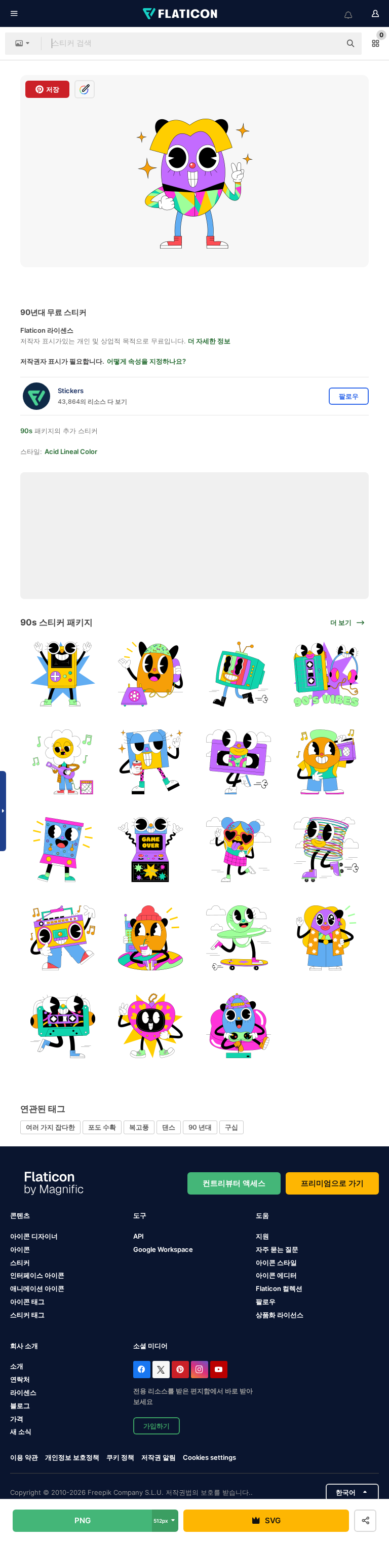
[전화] (150, 674)
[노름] (239, 1026)
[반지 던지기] (63, 850)
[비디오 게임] (63, 674)
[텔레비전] (239, 674)
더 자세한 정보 (209, 341)
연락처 (20, 1379)
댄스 (168, 1127)
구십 (231, 1127)
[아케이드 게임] (150, 850)
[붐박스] (326, 762)
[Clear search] (328, 43)
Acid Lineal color (71, 451)
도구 (139, 1215)
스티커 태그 (27, 1315)
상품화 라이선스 (279, 1315)
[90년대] (239, 850)
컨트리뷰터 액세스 (234, 1183)
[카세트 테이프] (63, 1026)
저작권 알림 (158, 1457)
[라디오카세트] (326, 674)
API (138, 1236)
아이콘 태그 (27, 1302)
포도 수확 (102, 1127)
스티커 (20, 1262)
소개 (16, 1366)
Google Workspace (163, 1249)
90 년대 (200, 1127)
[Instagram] (199, 1369)
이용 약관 (24, 1457)
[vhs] (239, 762)
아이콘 (20, 1249)
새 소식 (20, 1431)
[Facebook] (141, 1369)
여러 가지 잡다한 (50, 1127)
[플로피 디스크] (150, 762)
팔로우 (266, 1302)
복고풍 (139, 1127)
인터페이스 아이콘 (37, 1275)
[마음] (150, 1026)
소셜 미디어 (150, 1346)
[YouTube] (218, 1369)
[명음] (63, 762)
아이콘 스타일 (276, 1262)
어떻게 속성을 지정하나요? (146, 361)
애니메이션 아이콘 (37, 1288)
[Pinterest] (180, 1369)
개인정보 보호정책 (72, 1457)
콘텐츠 (20, 1215)
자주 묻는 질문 (277, 1249)
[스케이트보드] (239, 937)
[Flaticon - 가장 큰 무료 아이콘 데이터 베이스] (181, 13)
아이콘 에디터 (276, 1275)
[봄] (326, 850)
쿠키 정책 (120, 1457)
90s (26, 431)
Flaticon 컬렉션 (279, 1288)
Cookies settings (209, 1457)
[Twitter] (161, 1369)
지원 (262, 1236)
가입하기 (156, 1426)
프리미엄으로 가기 (332, 1183)
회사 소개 (24, 1346)
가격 (16, 1419)
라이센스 (23, 1392)
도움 (262, 1215)
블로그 (20, 1405)
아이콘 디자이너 (34, 1236)
